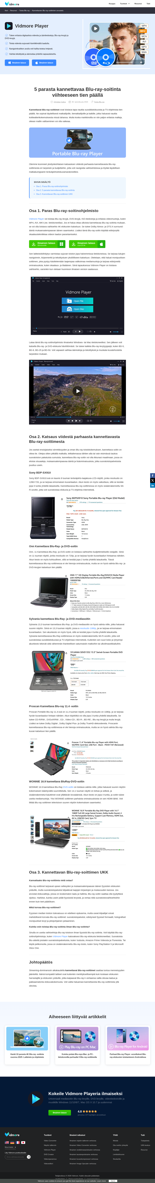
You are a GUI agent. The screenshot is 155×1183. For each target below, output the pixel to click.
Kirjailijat (116, 1150)
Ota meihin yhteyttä (120, 1145)
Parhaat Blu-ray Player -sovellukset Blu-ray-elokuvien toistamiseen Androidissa (128, 1055)
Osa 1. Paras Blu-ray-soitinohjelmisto (52, 186)
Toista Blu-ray (24, 10)
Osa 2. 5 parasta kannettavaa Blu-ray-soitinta (55, 190)
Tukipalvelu (145, 1141)
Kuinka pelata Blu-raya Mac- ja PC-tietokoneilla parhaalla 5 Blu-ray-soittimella (77, 1055)
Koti (6, 10)
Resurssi (138, 4)
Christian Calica (60, 102)
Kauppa (112, 4)
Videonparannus (50, 1159)
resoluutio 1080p (88, 628)
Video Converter (50, 1141)
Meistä (115, 1141)
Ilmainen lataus (19, 63)
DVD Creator (49, 1154)
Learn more (101, 1181)
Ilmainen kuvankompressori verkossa (84, 1159)
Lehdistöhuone (118, 1154)
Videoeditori (48, 1164)
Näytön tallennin (50, 1145)
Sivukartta (117, 1159)
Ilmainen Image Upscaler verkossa (83, 1164)
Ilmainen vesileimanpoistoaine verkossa (85, 1150)
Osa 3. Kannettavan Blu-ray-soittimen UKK (54, 194)
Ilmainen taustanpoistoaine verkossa (84, 1154)
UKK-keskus (145, 1145)
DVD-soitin (68, 787)
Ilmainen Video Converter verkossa (83, 1145)
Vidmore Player (31, 25)
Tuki (148, 4)
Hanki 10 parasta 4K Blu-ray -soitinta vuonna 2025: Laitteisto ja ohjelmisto (27, 1055)
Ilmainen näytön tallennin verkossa (83, 1141)
